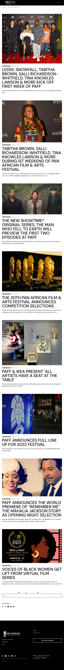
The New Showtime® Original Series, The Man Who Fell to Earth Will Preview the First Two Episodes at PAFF (28, 229)
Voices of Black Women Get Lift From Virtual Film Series (32, 573)
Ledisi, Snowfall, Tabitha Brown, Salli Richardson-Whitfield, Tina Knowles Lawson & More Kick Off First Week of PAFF (30, 78)
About (35, 630)
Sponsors (5, 642)
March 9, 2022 (16, 565)
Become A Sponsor (7, 639)
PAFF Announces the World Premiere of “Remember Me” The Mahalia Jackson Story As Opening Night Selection (31, 509)
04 (38, 593)
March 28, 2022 (16, 498)
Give (3, 644)
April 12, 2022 (15, 294)
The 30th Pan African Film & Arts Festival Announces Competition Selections (31, 302)
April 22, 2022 (15, 144)
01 (26, 593)
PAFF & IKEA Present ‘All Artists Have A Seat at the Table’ (29, 375)
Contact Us (36, 633)
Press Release (6, 66)
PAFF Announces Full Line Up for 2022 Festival (29, 442)
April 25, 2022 (15, 66)
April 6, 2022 (15, 436)
